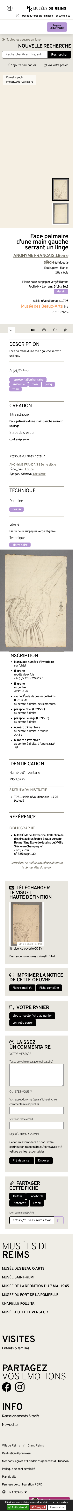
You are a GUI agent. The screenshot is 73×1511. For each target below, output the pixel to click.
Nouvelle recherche (44, 46)
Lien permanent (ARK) (21, 1212)
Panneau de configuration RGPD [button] (22, 1485)
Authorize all (19, 1507)
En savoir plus (63, 16)
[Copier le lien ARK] (59, 1220)
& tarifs (20, 1416)
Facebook (36, 1196)
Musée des (23, 1268)
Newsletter (10, 1424)
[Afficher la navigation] (9, 9)
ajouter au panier (24, 65)
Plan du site (9, 1477)
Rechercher (59, 55)
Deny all (39, 1507)
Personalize (57, 1507)
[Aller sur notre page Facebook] (6, 1387)
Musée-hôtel (25, 1312)
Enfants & (15, 1348)
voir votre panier (58, 65)
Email (37, 1203)
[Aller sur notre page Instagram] (20, 1387)
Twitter (17, 1196)
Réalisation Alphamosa (16, 1453)
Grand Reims (35, 1446)
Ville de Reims (11, 1446)
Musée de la (35, 1286)
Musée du (30, 1295)
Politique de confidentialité (18, 1469)
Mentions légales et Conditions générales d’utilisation (35, 1461)
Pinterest (19, 1203)
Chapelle (18, 1303)
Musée (56, 27)
